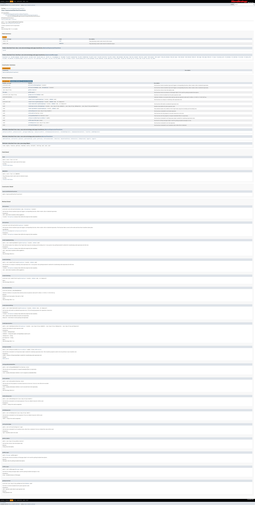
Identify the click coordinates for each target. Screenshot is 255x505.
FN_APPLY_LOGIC (93, 57)
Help (27, 1)
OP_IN (25, 58)
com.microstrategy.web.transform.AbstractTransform (15, 13)
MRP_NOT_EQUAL (173, 57)
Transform (13, 19)
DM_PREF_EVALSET (24, 57)
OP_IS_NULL (45, 58)
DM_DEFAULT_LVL (6, 57)
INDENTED (61, 43)
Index (24, 1)
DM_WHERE (63, 57)
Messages (5, 92)
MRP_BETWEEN (120, 57)
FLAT (60, 41)
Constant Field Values (8, 165)
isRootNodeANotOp (32, 97)
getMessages (31, 92)
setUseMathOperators (65, 131)
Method (17, 5)
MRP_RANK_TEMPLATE (206, 57)
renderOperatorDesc (33, 106)
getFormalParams (28, 138)
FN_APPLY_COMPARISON (83, 57)
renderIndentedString (33, 103)
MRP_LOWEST (157, 57)
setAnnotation (74, 138)
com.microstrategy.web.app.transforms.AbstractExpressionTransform (21, 15)
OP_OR (143, 58)
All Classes (3, 3)
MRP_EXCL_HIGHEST (134, 57)
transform (87, 131)
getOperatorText (32, 94)
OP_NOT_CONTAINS (99, 58)
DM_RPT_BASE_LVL (41, 57)
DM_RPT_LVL (48, 57)
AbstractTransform (47, 136)
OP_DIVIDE (240, 57)
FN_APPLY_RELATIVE (102, 57)
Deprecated (19, 1)
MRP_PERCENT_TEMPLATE (190, 57)
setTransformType (32, 125)
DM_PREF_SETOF (32, 57)
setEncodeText (31, 113)
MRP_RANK (199, 57)
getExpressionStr (17, 131)
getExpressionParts (7, 131)
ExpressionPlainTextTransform (10, 72)
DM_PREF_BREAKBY (15, 57)
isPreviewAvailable (48, 138)
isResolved (56, 138)
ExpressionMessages (6, 19)
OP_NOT (73, 58)
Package (7, 1)
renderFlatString (32, 99)
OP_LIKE (63, 58)
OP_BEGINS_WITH (220, 57)
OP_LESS (51, 58)
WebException (38, 349)
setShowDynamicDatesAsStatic (52, 131)
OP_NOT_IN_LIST (130, 58)
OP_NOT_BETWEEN (90, 58)
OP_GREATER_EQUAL (18, 58)
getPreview (39, 138)
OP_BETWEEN (227, 57)
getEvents (21, 138)
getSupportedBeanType (28, 131)
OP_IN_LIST (30, 58)
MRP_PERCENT (181, 57)
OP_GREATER (10, 58)
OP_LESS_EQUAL (57, 58)
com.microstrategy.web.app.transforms (15, 8)
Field (10, 5)
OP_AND (214, 57)
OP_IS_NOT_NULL (37, 58)
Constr (13, 5)
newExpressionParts (39, 131)
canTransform (14, 138)
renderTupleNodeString (33, 108)
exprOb (4, 50)
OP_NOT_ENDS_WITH (108, 58)
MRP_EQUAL (126, 57)
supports (89, 138)
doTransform (31, 85)
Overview (2, 1)
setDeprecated (82, 138)
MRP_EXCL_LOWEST (143, 57)
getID (34, 138)
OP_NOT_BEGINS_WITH (80, 58)
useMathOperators (95, 131)
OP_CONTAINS (234, 57)
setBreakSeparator (32, 110)
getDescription (32, 89)
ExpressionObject (41, 118)
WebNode (36, 87)
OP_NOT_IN (123, 58)
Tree (15, 1)
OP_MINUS (68, 58)
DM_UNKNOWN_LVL (56, 57)
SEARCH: (232, 4)
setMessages (31, 120)
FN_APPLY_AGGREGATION (71, 57)
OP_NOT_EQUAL (117, 58)
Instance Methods (15, 81)
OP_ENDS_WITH (247, 57)
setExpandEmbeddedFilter (34, 115)
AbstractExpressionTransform (13, 23)
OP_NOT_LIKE (138, 58)
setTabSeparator (32, 122)
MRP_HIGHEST (151, 57)
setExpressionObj (32, 118)
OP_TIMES (153, 58)
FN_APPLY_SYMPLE (112, 57)
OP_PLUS (148, 58)
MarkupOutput (38, 85)
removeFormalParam (65, 138)
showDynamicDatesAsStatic (78, 131)
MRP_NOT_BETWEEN (165, 57)
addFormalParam (6, 138)
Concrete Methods (27, 81)
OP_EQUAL (5, 58)
